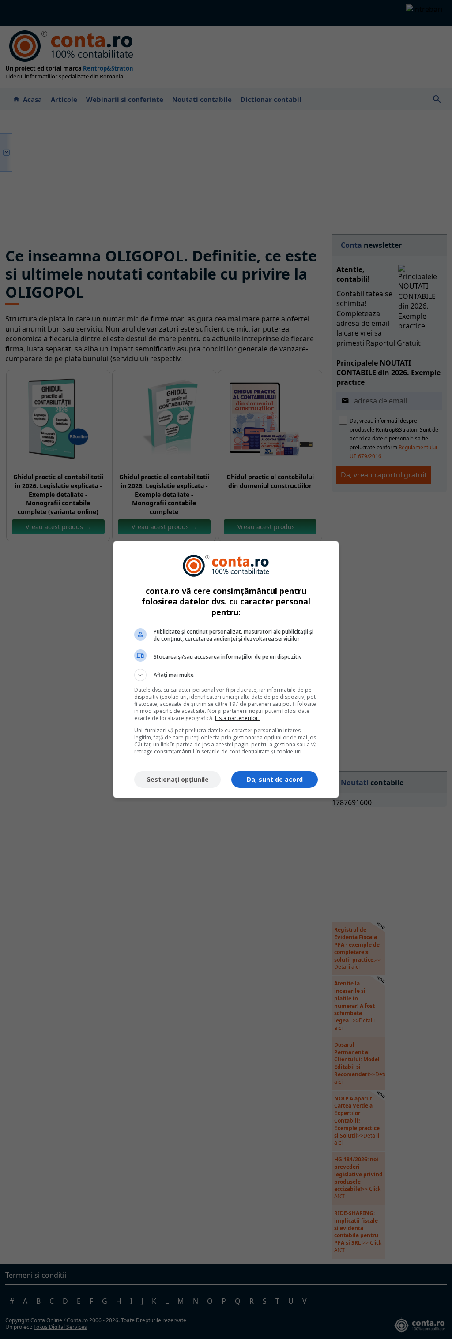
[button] (226, 675)
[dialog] (226, 669)
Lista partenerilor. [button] (237, 718)
